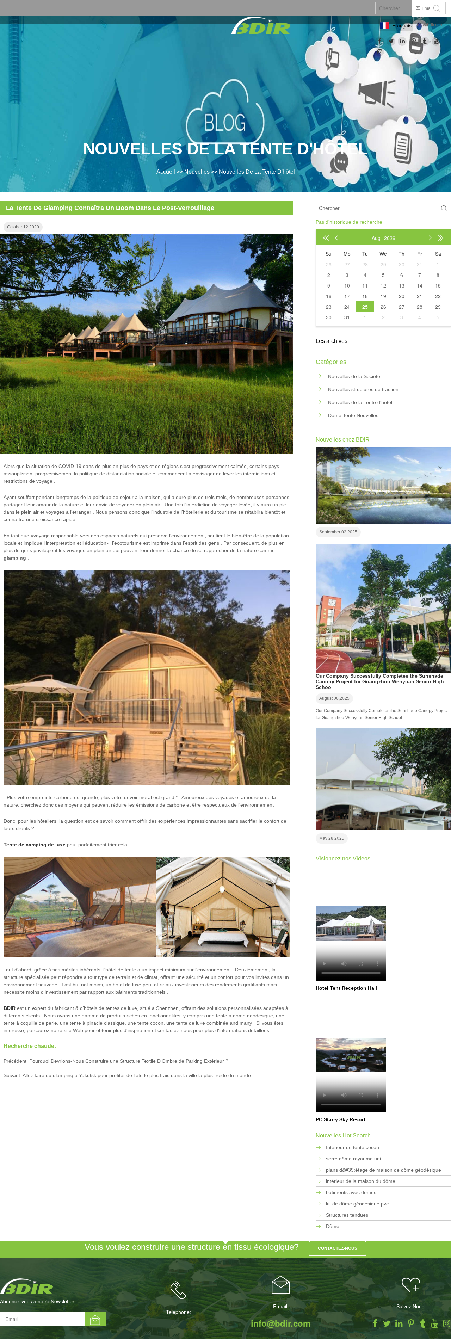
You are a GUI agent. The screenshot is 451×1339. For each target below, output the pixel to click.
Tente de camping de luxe (35, 844)
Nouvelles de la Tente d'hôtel (257, 172)
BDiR (10, 1008)
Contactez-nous (337, 1248)
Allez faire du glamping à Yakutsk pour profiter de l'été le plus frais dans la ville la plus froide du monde (137, 1075)
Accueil (165, 172)
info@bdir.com (429, 25)
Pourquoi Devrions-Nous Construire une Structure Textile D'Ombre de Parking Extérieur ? (128, 1061)
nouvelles (197, 172)
